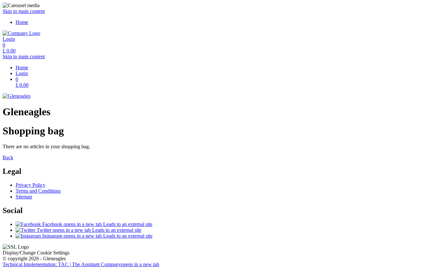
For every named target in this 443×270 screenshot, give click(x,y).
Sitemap (24, 196)
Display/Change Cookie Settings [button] (36, 252)
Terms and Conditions (38, 191)
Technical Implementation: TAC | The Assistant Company (81, 264)
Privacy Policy (30, 185)
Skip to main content (24, 11)
